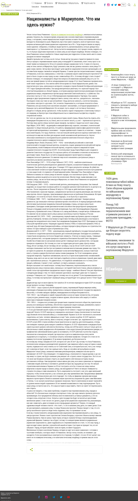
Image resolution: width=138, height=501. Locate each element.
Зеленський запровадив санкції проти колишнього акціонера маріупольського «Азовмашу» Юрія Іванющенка (123, 159)
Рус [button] (123, 5)
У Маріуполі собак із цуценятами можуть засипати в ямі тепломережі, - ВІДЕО (124, 119)
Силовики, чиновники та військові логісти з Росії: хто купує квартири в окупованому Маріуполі (120, 245)
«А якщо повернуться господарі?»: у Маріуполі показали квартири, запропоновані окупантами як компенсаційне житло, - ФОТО (123, 91)
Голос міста (35, 6)
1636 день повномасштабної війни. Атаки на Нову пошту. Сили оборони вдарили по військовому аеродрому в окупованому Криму (120, 188)
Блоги (50, 3)
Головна (3, 10)
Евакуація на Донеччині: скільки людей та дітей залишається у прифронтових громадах (122, 145)
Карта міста (89, 3)
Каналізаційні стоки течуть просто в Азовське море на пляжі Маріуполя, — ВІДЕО (123, 77)
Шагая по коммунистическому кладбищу (67, 34)
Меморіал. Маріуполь (68, 3)
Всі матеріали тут (120, 281)
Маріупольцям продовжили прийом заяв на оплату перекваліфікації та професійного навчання (123, 132)
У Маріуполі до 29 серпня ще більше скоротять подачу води (120, 230)
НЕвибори (114, 269)
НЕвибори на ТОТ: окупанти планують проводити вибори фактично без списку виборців (124, 106)
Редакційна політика (47, 6)
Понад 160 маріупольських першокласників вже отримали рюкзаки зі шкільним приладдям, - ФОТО (119, 212)
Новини (38, 3)
